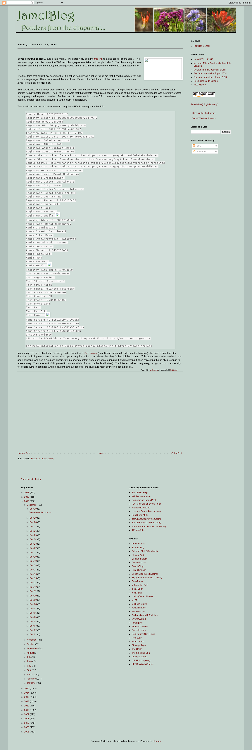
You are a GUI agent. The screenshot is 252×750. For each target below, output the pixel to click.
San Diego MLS (140, 515)
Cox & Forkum (139, 562)
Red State (137, 638)
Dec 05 (33, 617)
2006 (27, 727)
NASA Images (139, 607)
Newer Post (24, 453)
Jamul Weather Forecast (203, 118)
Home (101, 453)
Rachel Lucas (139, 630)
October (31, 644)
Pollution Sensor (202, 46)
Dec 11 (33, 591)
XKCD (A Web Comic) (142, 664)
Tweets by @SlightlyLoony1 (204, 104)
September (32, 648)
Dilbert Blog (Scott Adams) (145, 574)
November (32, 640)
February (31, 678)
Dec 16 (33, 574)
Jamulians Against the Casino (146, 519)
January (31, 683)
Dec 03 (33, 626)
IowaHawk (137, 592)
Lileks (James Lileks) (142, 596)
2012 (27, 701)
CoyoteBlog (138, 566)
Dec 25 (33, 535)
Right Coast (138, 641)
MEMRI (135, 600)
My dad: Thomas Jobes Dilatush (210, 69)
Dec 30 (33, 509)
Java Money (200, 84)
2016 (27, 501)
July (29, 657)
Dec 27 (33, 526)
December (32, 505)
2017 (27, 497)
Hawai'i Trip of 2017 (203, 59)
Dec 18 (33, 565)
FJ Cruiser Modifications (206, 81)
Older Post (176, 453)
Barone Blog (138, 547)
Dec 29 (33, 518)
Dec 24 (33, 539)
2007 (27, 723)
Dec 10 (33, 595)
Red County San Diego (143, 634)
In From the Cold (140, 585)
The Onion (137, 649)
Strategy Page (139, 645)
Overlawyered (139, 619)
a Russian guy (89, 353)
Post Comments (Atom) (42, 458)
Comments (200, 151)
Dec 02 (33, 630)
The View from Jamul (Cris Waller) (149, 526)
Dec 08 (33, 604)
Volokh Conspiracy (141, 660)
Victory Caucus (139, 656)
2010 (27, 710)
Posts (198, 146)
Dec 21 (33, 552)
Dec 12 (33, 587)
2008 (27, 718)
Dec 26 (33, 531)
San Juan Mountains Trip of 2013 (210, 77)
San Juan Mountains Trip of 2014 (210, 73)
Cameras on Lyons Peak (144, 500)
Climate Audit (138, 555)
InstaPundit (137, 589)
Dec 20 (33, 556)
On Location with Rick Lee (145, 615)
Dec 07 (33, 608)
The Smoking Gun (141, 653)
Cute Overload (139, 570)
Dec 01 (33, 634)
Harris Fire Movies (141, 507)
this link (98, 58)
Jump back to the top (31, 479)
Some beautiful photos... (41, 512)
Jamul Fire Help (140, 492)
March (30, 674)
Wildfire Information (141, 496)
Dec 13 (33, 582)
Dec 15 (33, 578)
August (30, 653)
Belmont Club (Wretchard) (145, 551)
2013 (27, 697)
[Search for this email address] (57, 214)
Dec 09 (33, 600)
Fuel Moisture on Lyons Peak (146, 504)
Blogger (157, 741)
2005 (27, 731)
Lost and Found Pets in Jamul (146, 511)
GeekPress (137, 581)
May (29, 666)
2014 (27, 692)
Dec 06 (33, 613)
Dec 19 (33, 561)
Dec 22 (33, 548)
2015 (27, 688)
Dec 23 (33, 544)
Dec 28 (33, 522)
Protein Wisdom (140, 626)
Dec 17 (33, 569)
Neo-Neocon (138, 611)
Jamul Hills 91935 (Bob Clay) (146, 522)
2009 (27, 714)
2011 (27, 705)
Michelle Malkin (139, 604)
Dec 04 (33, 621)
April (29, 670)
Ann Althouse (138, 543)
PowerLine (137, 623)
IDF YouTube (138, 530)
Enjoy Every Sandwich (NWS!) (147, 577)
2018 (27, 492)
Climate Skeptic (139, 559)
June (29, 661)
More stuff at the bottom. (203, 113)
